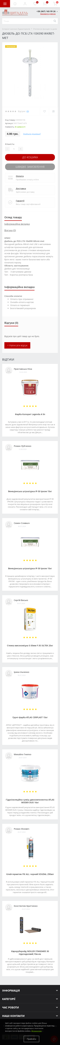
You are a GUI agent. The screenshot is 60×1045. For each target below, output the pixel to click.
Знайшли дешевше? (32, 134)
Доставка (21, 188)
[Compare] (53, 111)
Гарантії (20, 200)
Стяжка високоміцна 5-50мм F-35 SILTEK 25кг (30, 645)
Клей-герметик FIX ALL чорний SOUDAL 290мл (30, 874)
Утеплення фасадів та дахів (45, 29)
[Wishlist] (44, 111)
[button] (25, 3)
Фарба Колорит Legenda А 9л (30, 414)
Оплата (20, 176)
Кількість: (10, 144)
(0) (28, 111)
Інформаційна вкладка (17, 224)
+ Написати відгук (17, 345)
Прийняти (31, 1039)
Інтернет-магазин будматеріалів (16, 29)
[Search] (55, 21)
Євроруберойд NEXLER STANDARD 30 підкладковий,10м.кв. (30, 952)
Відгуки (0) (10, 230)
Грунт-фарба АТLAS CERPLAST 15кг (30, 717)
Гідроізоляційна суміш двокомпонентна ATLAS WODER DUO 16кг (30, 801)
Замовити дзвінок (48, 14)
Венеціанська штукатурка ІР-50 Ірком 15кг (30, 491)
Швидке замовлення (30, 166)
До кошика (30, 157)
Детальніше (36, 1031)
